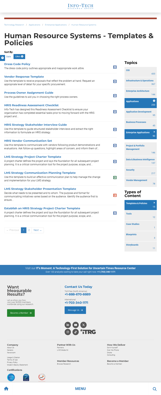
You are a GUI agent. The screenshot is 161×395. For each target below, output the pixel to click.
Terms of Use (12, 360)
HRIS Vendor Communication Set (28, 140)
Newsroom (11, 352)
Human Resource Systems (83, 25)
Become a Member (19, 313)
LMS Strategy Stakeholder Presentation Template (40, 188)
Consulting (111, 355)
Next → (38, 230)
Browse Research (64, 364)
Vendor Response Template (24, 76)
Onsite (109, 352)
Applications (34, 25)
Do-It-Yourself (112, 347)
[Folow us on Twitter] (83, 325)
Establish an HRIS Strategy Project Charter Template (42, 208)
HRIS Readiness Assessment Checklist (31, 105)
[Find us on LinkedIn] (67, 325)
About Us (10, 347)
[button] (80, 388)
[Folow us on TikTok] (75, 332)
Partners (60, 347)
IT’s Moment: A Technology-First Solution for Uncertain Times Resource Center (86, 268)
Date (8, 56)
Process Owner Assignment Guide (28, 92)
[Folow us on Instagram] (67, 332)
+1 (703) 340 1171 (106, 272)
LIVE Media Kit (62, 350)
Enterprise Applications (56, 25)
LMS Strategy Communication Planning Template (40, 172)
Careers (10, 350)
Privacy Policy (12, 362)
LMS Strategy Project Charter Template (32, 156)
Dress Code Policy (17, 64)
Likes (18, 56)
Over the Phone (113, 350)
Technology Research (14, 25)
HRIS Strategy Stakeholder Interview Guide (35, 124)
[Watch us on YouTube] (75, 325)
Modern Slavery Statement (17, 365)
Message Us (74, 310)
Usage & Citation (13, 357)
